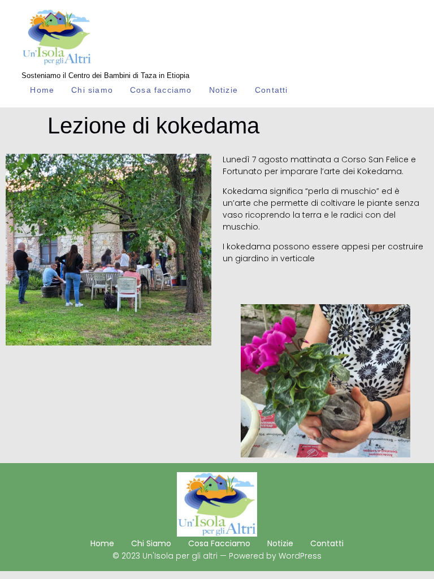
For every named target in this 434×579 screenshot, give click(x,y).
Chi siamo (92, 89)
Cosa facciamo (161, 89)
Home (42, 89)
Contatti (271, 89)
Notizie (223, 89)
